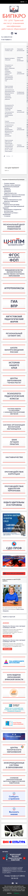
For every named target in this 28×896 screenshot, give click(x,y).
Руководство (7, 191)
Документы (7, 188)
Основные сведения (9, 183)
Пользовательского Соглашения (9, 868)
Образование (7, 190)
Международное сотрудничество (12, 209)
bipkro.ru (7, 170)
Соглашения (7, 216)
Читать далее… (7, 636)
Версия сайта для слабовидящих (15, 573)
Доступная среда (8, 211)
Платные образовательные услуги (13, 199)
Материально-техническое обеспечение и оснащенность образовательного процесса (14, 196)
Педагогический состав (10, 193)
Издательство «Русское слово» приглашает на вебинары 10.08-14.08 (14, 640)
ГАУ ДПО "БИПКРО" (12, 168)
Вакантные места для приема (11, 204)
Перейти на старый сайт (9, 616)
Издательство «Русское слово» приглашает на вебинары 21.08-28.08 (14, 626)
